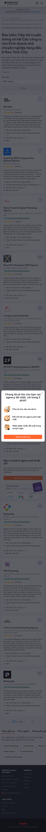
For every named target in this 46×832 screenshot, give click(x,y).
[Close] (42, 393)
